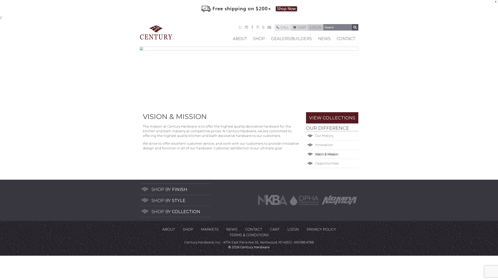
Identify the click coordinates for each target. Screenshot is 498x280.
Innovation (324, 145)
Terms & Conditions (249, 235)
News (324, 38)
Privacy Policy (321, 229)
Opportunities (326, 163)
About (240, 38)
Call (285, 27)
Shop (259, 38)
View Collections (332, 118)
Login (315, 27)
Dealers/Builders (291, 38)
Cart (301, 27)
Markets (209, 229)
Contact (346, 38)
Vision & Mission (326, 154)
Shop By (169, 189)
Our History (324, 136)
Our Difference (327, 128)
